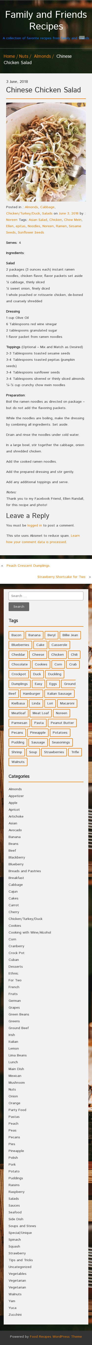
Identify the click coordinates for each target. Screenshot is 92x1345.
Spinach (15, 1239)
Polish (13, 1157)
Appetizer (16, 796)
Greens (14, 1021)
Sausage (38, 742)
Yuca (12, 1308)
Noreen (11, 219)
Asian (13, 823)
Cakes (13, 898)
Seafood (15, 1212)
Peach (13, 1123)
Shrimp (17, 752)
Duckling (54, 674)
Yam (12, 1301)
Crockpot (19, 674)
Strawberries (54, 752)
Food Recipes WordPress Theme (56, 1336)
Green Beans (19, 1014)
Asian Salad (38, 219)
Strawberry (17, 1253)
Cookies (41, 664)
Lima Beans (18, 1055)
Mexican (15, 1075)
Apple (13, 802)
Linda (36, 703)
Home (9, 56)
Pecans (17, 732)
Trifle (75, 752)
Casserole (59, 645)
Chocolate (20, 664)
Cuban (14, 959)
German (15, 1000)
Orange (14, 1103)
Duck (37, 674)
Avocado (15, 830)
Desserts (16, 966)
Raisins (14, 1185)
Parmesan (19, 723)
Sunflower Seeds (31, 232)
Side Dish (16, 1219)
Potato (14, 1171)
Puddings (16, 1178)
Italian (13, 1041)
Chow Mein (72, 219)
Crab (73, 664)
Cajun (13, 891)
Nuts (23, 56)
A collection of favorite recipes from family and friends (46, 25)
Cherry (14, 912)
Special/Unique (20, 1232)
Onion (13, 1096)
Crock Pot (17, 953)
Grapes (14, 1007)
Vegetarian (17, 1280)
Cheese (38, 654)
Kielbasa (18, 703)
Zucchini (15, 1314)
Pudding (18, 742)
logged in (34, 525)
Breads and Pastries (25, 871)
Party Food (17, 1110)
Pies (12, 1144)
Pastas (14, 1116)
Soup (33, 752)
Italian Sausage (59, 693)
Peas (12, 1130)
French (14, 987)
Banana (34, 635)
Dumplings (20, 684)
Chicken (55, 219)
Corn (58, 664)
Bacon (16, 635)
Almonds (42, 56)
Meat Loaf (41, 713)
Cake (40, 645)
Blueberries (20, 645)
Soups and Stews (22, 1226)
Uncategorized (20, 1267)
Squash (14, 1246)
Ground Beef (19, 1028)
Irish (12, 1035)
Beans (13, 843)
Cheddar (18, 654)
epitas (21, 226)
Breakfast (16, 878)
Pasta (39, 723)
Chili (74, 654)
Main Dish (16, 1069)
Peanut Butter (62, 723)
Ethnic (13, 973)
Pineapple (38, 732)
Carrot (14, 905)
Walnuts (18, 762)
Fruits (13, 994)
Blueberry (16, 864)
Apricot (14, 809)
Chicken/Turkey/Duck (23, 213)
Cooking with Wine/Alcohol (30, 932)
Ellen (9, 226)
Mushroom (17, 1082)
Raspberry (17, 1191)
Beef (12, 850)
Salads (47, 213)
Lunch (13, 1062)
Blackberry (17, 857)
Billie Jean (70, 635)
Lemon (14, 1048)
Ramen (61, 226)
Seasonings (61, 742)
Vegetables (17, 1273)
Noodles (34, 226)
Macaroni (67, 703)
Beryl (51, 635)
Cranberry (16, 946)
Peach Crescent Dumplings (28, 565)
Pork (12, 1164)
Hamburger (31, 693)
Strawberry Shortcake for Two (61, 577)
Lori (50, 703)
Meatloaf (19, 713)
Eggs (53, 684)
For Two (15, 980)
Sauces (14, 1205)
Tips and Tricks (21, 1260)
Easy (38, 684)
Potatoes (60, 732)
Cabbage (47, 207)
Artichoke (16, 816)
